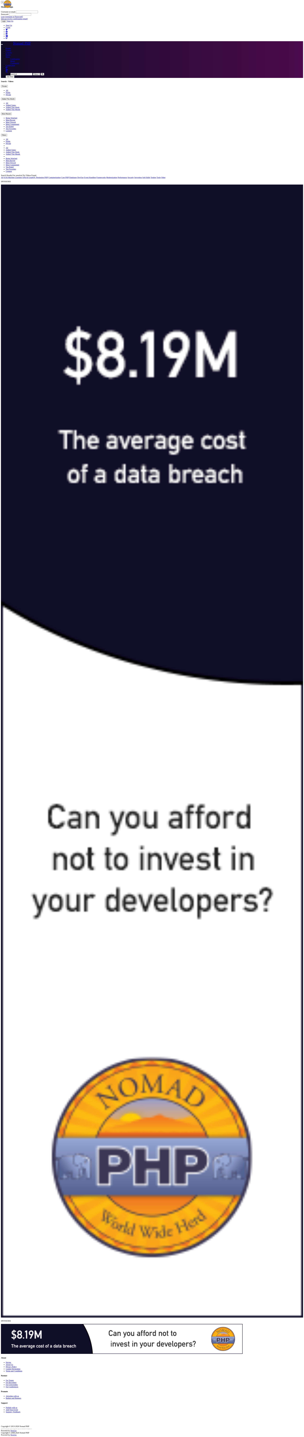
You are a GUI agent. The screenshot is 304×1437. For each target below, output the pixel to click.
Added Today (11, 105)
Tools (159, 177)
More (8, 57)
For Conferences (12, 1387)
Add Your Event (12, 1410)
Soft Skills (146, 177)
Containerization (54, 177)
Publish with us (11, 1408)
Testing (153, 177)
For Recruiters (11, 1383)
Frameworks (101, 177)
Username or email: (8, 12)
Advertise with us (12, 1396)
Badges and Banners (13, 1398)
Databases (73, 177)
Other (163, 177)
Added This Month (8, 99)
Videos (8, 50)
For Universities (12, 1385)
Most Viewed (11, 122)
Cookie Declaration (13, 1369)
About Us (9, 1365)
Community (14, 63)
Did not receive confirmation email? (14, 19)
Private (4, 86)
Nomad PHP (22, 43)
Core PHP (65, 177)
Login (4, 21)
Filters (4, 135)
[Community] (7, 70)
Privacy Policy (11, 1367)
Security (131, 177)
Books (8, 55)
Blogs (12, 61)
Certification (15, 59)
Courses (9, 53)
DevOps (80, 177)
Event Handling (90, 177)
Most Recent (6, 114)
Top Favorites (11, 129)
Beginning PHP (42, 177)
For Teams (10, 1380)
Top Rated (10, 127)
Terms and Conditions (14, 1371)
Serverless (138, 177)
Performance (122, 177)
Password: (5, 14)
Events (8, 48)
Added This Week (12, 107)
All (7, 90)
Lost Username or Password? (12, 17)
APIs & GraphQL (29, 177)
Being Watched (11, 118)
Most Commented (12, 124)
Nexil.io (13, 1431)
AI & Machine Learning (13, 177)
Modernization (111, 177)
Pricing (8, 1362)
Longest (9, 131)
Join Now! (10, 77)
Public (8, 93)
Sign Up (10, 21)
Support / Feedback (13, 1412)
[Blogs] (7, 68)
